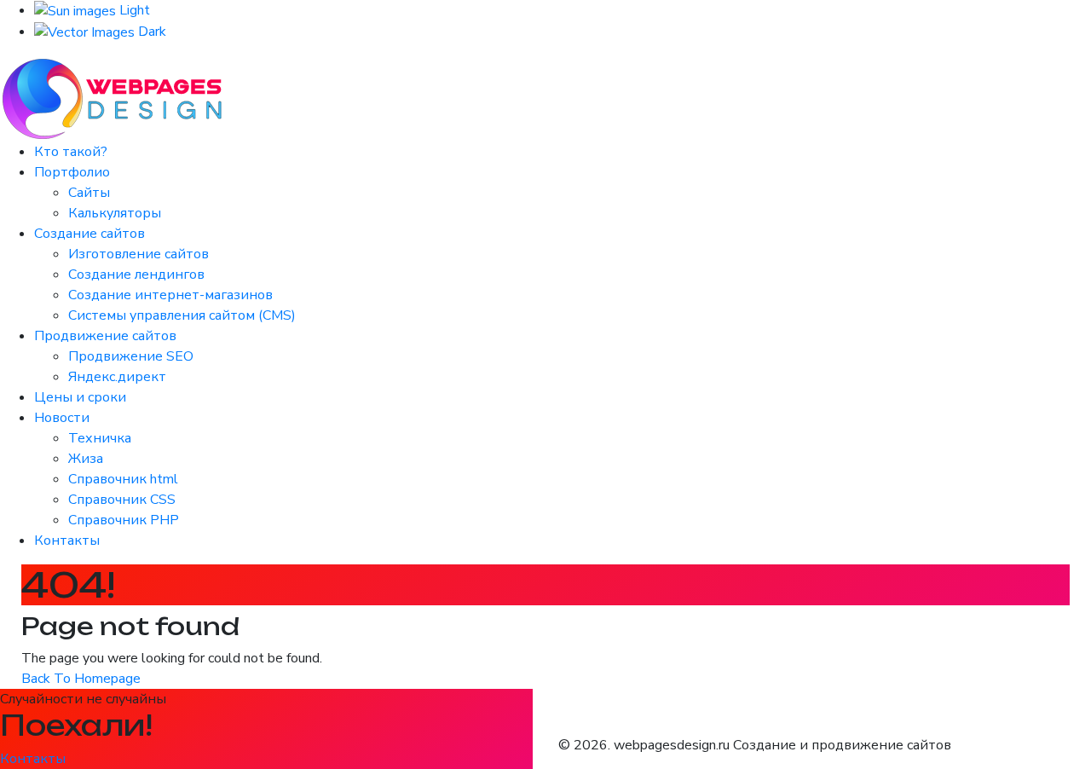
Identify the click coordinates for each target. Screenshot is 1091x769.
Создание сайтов (89, 233)
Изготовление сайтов (138, 254)
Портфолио (72, 172)
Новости (61, 417)
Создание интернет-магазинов (170, 295)
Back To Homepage (81, 678)
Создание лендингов (136, 274)
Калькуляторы (114, 213)
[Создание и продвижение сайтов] (114, 98)
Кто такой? (70, 151)
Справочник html (123, 479)
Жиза (85, 458)
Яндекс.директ (117, 376)
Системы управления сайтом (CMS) (182, 315)
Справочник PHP (123, 520)
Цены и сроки (80, 397)
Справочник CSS (122, 499)
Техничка (99, 438)
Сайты (89, 192)
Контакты (67, 540)
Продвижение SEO (130, 356)
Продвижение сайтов (105, 336)
